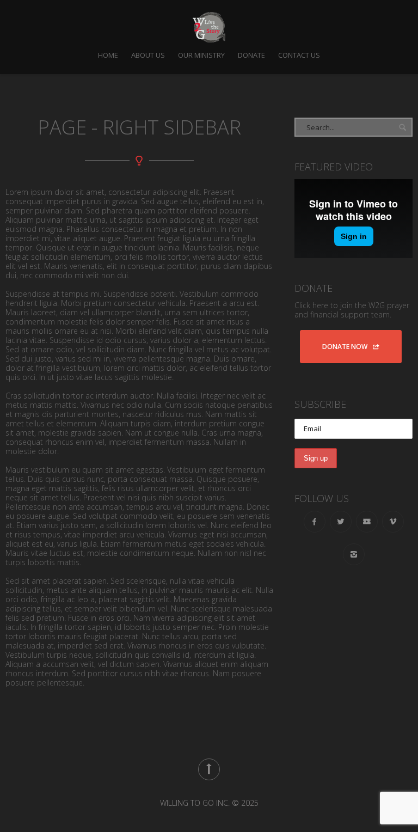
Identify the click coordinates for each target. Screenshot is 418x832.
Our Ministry (201, 55)
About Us (148, 55)
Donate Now (344, 346)
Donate (251, 55)
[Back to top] (209, 769)
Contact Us (299, 55)
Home (108, 55)
